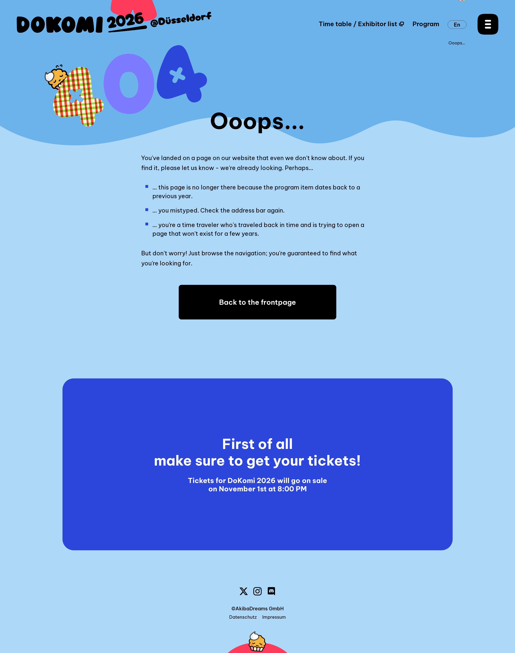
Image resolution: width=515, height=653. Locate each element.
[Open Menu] (487, 24)
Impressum (274, 617)
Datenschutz (243, 617)
